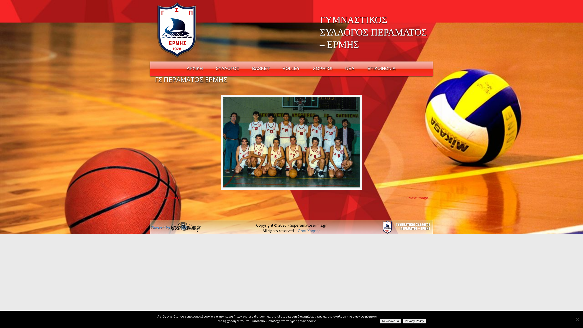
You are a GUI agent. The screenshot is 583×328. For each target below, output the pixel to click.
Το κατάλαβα (390, 321)
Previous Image (168, 197)
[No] (577, 319)
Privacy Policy (414, 321)
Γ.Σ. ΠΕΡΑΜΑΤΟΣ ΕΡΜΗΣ (177, 29)
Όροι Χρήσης (309, 230)
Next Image (418, 197)
